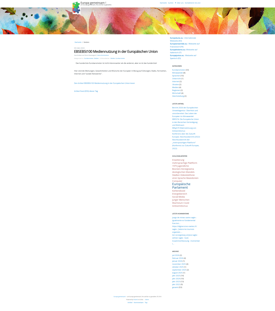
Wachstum (177, 202)
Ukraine (175, 84)
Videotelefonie (187, 175)
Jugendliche (183, 165)
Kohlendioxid (178, 190)
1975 (174, 165)
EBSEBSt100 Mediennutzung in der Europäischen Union (116, 51)
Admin (147, 299)
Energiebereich (179, 193)
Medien (96, 58)
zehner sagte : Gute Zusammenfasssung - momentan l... (186, 241)
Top (146, 302)
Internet (175, 81)
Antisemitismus (180, 205)
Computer (177, 181)
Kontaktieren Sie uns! (192, 3)
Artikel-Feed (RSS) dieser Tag (86, 91)
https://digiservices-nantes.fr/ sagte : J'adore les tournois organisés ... (184, 229)
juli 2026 (175, 255)
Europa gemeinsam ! (93, 3)
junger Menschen (180, 199)
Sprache (182, 178)
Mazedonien (192, 178)
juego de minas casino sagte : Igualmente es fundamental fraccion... (184, 220)
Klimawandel (177, 73)
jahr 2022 (176, 284)
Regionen (176, 90)
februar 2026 (177, 258)
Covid (186, 202)
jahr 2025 (176, 275)
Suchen (170, 3)
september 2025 (179, 270)
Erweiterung (178, 159)
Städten (176, 175)
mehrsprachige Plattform (184, 162)
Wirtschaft (176, 93)
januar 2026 (177, 261)
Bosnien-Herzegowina (183, 168)
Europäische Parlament (181, 185)
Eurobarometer (88, 58)
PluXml (136, 299)
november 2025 (179, 264)
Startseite (163, 3)
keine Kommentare (103, 55)
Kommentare (138, 302)
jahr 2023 (176, 281)
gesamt (175, 287)
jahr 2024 (176, 278)
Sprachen (176, 75)
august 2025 (177, 272)
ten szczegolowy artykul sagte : (185, 235)
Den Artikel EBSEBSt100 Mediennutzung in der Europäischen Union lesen (104, 83)
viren (174, 178)
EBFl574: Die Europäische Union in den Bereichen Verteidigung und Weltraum (185, 122)
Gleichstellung (178, 96)
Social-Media (178, 196)
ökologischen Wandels (183, 172)
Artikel (130, 302)
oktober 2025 (178, 267)
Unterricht (176, 78)
